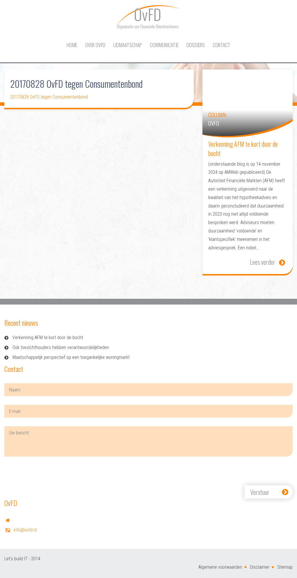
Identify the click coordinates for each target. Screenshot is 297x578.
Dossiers (195, 45)
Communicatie (164, 45)
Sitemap (285, 567)
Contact (221, 45)
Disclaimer (259, 567)
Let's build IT (16, 558)
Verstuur (259, 492)
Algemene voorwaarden (220, 567)
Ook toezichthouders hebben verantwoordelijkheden (60, 347)
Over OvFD (95, 45)
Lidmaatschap (127, 45)
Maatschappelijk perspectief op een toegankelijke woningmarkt (71, 357)
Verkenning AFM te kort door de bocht (47, 337)
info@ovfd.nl (25, 530)
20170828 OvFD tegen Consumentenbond (49, 97)
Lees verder (262, 261)
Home (72, 45)
